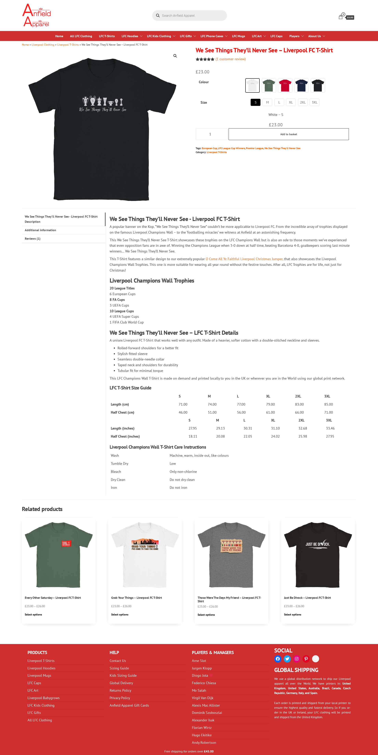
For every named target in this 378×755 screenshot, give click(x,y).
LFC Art (257, 36)
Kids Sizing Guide (123, 675)
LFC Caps (277, 36)
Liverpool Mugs (39, 675)
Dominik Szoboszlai (207, 712)
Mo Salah (199, 690)
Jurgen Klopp (202, 668)
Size (204, 102)
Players (294, 36)
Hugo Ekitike (202, 735)
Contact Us (118, 660)
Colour (204, 82)
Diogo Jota (200, 675)
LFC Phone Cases (212, 36)
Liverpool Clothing (43, 44)
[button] (175, 55)
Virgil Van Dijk (202, 698)
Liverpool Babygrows (44, 698)
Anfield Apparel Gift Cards (129, 705)
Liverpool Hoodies (42, 668)
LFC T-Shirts (107, 36)
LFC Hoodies (130, 36)
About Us (314, 36)
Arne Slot (199, 660)
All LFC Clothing (81, 36)
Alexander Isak (203, 720)
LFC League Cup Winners (231, 148)
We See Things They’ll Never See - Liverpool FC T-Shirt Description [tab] (61, 219)
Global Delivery (121, 683)
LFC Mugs (238, 36)
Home (59, 36)
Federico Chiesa (204, 683)
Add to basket (288, 134)
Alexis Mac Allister (206, 705)
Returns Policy (120, 690)
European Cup (209, 148)
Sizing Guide (119, 668)
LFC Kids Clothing (159, 36)
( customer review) (231, 59)
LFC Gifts (186, 36)
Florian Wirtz (202, 727)
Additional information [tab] (40, 230)
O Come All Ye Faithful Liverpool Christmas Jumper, (244, 259)
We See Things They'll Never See (282, 148)
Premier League (254, 148)
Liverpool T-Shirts (68, 44)
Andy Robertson (204, 742)
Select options (33, 614)
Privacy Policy (120, 698)
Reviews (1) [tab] (32, 238)
